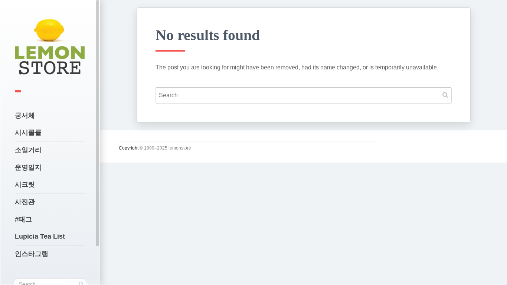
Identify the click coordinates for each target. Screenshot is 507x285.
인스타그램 (31, 254)
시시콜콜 (28, 132)
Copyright (128, 148)
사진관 (25, 202)
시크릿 (25, 184)
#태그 (23, 219)
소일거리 (28, 150)
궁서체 (25, 115)
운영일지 (28, 167)
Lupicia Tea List (40, 236)
